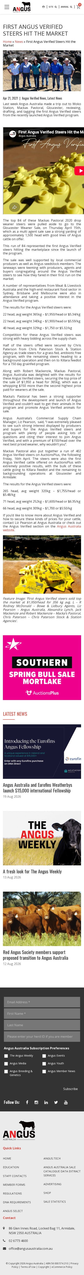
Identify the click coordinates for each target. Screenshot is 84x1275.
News (19, 41)
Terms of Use (28, 1267)
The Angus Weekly (21, 1055)
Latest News (54, 98)
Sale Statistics (55, 1201)
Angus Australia (34, 1263)
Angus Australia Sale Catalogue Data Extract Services (62, 1171)
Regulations (12, 1193)
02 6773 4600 (18, 1241)
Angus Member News (61, 1071)
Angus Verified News (34, 98)
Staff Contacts (15, 1176)
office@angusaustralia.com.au (31, 1248)
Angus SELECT (13, 1211)
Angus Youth (56, 1063)
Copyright (43, 1267)
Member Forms (14, 1184)
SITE (51, 6)
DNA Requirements (17, 1202)
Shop (47, 1193)
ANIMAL (65, 6)
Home (7, 41)
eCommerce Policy (62, 1267)
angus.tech (52, 1158)
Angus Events (56, 1055)
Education (11, 1167)
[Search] (43, 7)
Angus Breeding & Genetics (21, 1073)
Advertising (52, 1184)
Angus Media (18, 1063)
